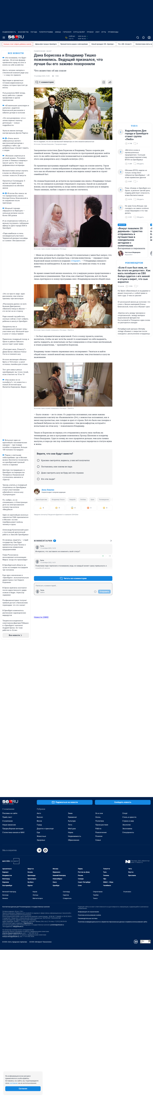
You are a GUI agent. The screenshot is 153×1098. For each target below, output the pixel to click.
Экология (126, 825)
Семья (98, 840)
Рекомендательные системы (87, 918)
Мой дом (72, 829)
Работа (98, 829)
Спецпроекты (128, 832)
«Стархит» (76, 260)
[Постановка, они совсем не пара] (38, 466)
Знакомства (23, 32)
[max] (45, 850)
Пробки (90, 32)
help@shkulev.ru (18, 926)
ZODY (98, 32)
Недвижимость (9, 32)
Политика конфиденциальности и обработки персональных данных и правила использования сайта (112, 922)
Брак (92, 499)
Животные (41, 836)
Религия (98, 836)
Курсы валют (79, 32)
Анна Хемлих (48, 490)
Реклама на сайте (9, 813)
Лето (70, 825)
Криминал (72, 817)
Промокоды (113, 32)
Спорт (124, 813)
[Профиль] (149, 37)
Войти (42, 592)
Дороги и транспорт (45, 829)
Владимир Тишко (58, 499)
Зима (70, 813)
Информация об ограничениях (88, 912)
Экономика (127, 829)
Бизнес (40, 817)
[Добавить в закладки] (103, 82)
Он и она (99, 813)
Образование (73, 840)
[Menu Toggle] (4, 37)
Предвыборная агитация (12, 829)
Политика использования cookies (89, 915)
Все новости (16, 53)
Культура (72, 821)
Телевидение (104, 499)
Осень (98, 817)
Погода (34, 32)
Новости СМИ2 (41, 617)
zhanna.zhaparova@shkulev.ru (12, 933)
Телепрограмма (46, 32)
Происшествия (101, 825)
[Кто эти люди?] (38, 479)
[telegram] (39, 850)
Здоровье (41, 840)
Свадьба (72, 499)
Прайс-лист (7, 817)
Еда (38, 832)
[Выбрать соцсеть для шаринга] (110, 82)
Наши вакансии (9, 825)
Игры (103, 32)
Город (39, 825)
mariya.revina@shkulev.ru (10, 936)
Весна (39, 821)
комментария (46, 82)
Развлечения (101, 832)
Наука (70, 832)
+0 (103, 556)
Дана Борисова (41, 499)
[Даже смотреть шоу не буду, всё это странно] (38, 472)
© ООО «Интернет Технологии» (41, 942)
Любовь (83, 499)
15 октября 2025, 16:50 (42, 76)
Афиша (58, 32)
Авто (39, 813)
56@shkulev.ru (28, 923)
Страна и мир (128, 821)
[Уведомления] (143, 37)
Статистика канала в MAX (13, 832)
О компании (7, 821)
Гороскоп (67, 32)
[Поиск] (138, 37)
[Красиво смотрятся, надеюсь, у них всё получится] (38, 460)
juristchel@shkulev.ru (57, 925)
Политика (99, 821)
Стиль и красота (129, 817)
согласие (14, 1083)
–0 (109, 556)
